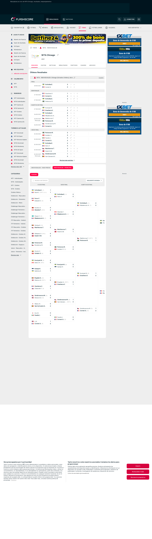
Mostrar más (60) (16, 166)
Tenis (35, 48)
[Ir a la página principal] (23, 19)
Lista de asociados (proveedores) (78, 473)
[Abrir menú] (139, 19)
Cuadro (83, 65)
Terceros (13, 480)
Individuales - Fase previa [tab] (40, 167)
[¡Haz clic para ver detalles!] (67, 85)
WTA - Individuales (50, 48)
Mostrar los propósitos (138, 477)
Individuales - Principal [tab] (63, 167)
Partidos (74, 65)
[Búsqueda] (119, 19)
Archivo (92, 65)
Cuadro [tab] (34, 174)
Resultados (63, 65)
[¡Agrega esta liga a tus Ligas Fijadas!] (58, 55)
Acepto (138, 466)
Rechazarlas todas (138, 471)
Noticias (52, 65)
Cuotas (43, 65)
